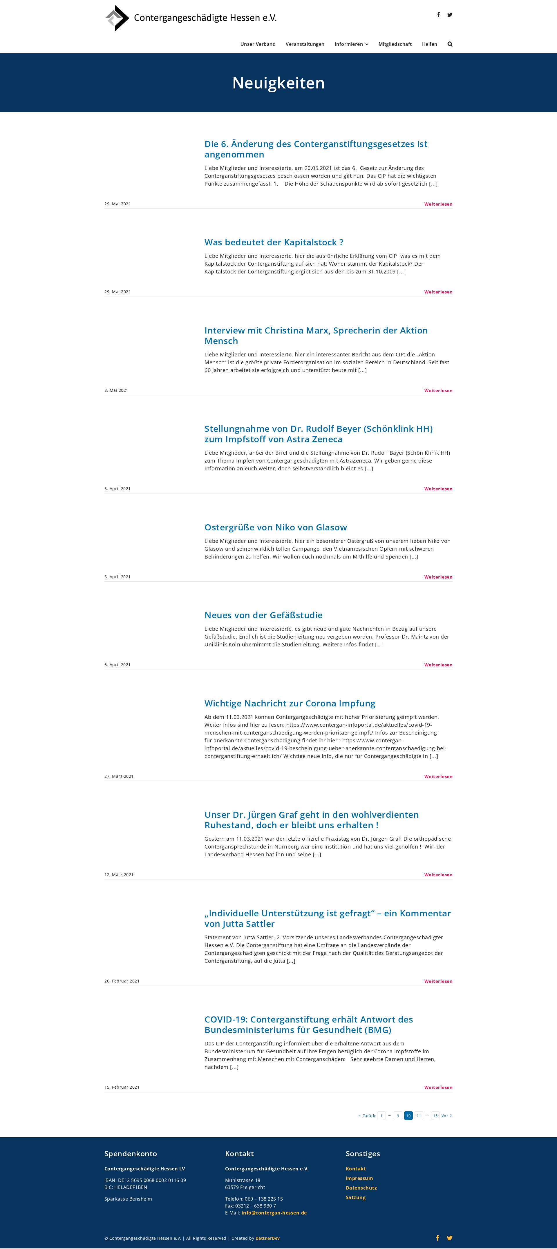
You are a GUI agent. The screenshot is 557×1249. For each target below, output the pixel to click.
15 (435, 1115)
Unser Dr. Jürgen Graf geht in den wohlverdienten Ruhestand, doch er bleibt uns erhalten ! (312, 820)
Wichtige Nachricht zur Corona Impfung (290, 703)
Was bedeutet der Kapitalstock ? (274, 242)
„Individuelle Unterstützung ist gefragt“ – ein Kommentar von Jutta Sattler (328, 918)
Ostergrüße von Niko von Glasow (276, 527)
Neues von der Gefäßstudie (264, 615)
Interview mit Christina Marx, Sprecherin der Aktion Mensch (316, 335)
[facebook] (439, 14)
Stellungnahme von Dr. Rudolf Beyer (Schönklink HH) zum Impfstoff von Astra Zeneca (319, 434)
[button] (445, 44)
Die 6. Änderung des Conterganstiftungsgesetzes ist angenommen (316, 149)
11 (419, 1115)
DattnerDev (268, 1238)
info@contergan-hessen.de (274, 1213)
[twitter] (450, 14)
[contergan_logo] (190, 6)
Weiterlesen (438, 204)
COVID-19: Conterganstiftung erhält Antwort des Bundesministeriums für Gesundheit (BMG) (309, 1024)
